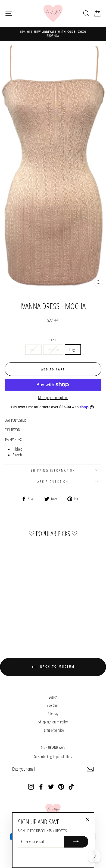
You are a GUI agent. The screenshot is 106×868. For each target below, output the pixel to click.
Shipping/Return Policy (53, 722)
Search (53, 697)
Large (72, 349)
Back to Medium (57, 666)
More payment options (53, 397)
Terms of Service (53, 730)
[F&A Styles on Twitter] (51, 786)
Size (53, 340)
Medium (53, 349)
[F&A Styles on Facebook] (41, 786)
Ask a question (53, 481)
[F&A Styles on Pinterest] (61, 786)
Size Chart (53, 705)
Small (33, 349)
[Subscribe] (90, 769)
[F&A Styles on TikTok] (71, 786)
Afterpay (53, 713)
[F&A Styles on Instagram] (31, 786)
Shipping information (53, 470)
